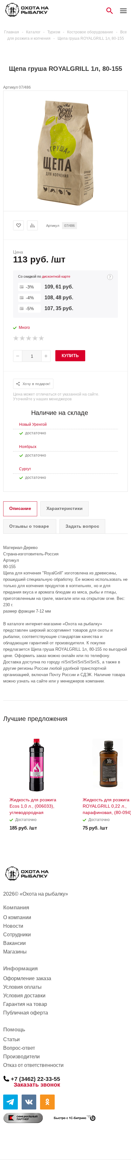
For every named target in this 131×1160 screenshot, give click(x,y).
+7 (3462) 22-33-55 (35, 1078)
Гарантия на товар (25, 1004)
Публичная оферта (25, 1012)
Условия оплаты (22, 987)
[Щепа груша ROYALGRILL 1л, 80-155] (65, 205)
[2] (22, 338)
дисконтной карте (56, 276)
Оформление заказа (27, 978)
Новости (13, 926)
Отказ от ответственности (33, 1065)
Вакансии (14, 943)
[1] (16, 338)
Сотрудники (17, 934)
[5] (41, 338)
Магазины (15, 951)
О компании (17, 917)
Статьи (11, 1039)
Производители (21, 1056)
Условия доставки (24, 995)
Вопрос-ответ (19, 1048)
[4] (35, 338)
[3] (29, 338)
